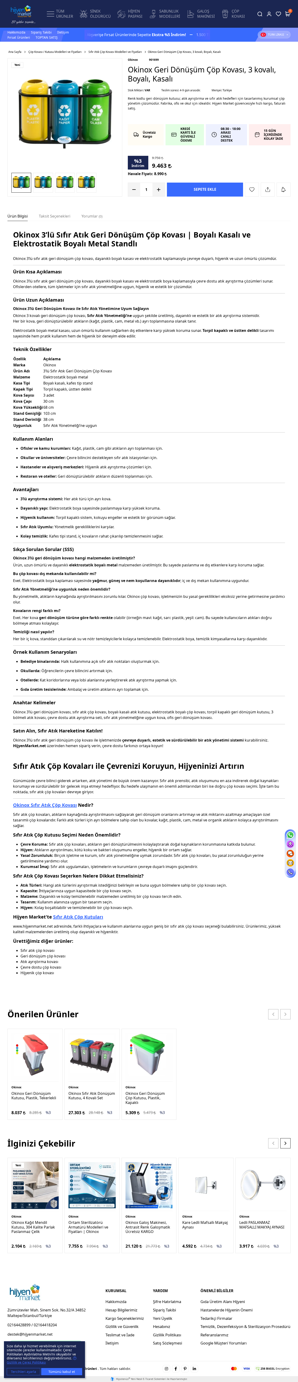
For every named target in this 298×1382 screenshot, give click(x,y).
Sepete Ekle (205, 189)
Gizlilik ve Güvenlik (122, 1326)
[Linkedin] (194, 1368)
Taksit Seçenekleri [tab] (54, 216)
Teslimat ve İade (119, 1335)
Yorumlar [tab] (91, 216)
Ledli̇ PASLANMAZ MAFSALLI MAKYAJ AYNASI (261, 1224)
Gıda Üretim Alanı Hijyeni (222, 1301)
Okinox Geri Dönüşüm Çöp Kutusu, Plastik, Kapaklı (145, 1098)
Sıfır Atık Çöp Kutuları (78, 917)
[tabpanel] (149, 609)
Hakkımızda (16, 32)
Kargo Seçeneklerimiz (124, 1318)
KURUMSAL (115, 1290)
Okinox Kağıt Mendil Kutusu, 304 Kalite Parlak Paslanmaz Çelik (33, 1227)
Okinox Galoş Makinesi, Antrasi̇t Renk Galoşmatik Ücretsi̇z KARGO (147, 1227)
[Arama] (259, 14)
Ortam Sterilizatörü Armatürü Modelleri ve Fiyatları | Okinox (88, 1227)
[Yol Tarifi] (290, 844)
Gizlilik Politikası (167, 1335)
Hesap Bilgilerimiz (121, 1310)
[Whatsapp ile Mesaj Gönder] (290, 835)
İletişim (63, 32)
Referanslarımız (214, 1335)
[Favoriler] (278, 14)
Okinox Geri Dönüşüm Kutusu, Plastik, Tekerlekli (33, 1095)
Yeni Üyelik (162, 1318)
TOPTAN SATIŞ (47, 37)
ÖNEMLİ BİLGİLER (217, 1290)
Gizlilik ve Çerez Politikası (26, 1362)
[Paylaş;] (268, 190)
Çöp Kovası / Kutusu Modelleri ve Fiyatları (54, 52)
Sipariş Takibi (41, 32)
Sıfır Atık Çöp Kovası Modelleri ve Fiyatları (115, 52)
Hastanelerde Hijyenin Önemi (226, 1310)
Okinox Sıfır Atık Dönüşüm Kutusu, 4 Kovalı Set (91, 1095)
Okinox (133, 60)
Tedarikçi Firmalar (216, 1318)
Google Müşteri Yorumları (223, 1343)
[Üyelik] (269, 14)
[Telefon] (290, 872)
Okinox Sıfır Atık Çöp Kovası (45, 805)
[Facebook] (175, 1368)
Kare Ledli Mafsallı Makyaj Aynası (205, 1224)
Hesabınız (161, 1326)
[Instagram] (166, 1368)
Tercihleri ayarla (23, 1371)
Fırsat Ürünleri (18, 37)
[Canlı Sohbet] (290, 853)
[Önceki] (273, 1014)
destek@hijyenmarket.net (30, 1334)
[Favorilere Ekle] (252, 190)
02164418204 (45, 1325)
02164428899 (18, 1325)
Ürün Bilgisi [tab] (17, 216)
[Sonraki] (285, 1014)
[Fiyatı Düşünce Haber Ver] (284, 190)
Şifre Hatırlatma (167, 1301)
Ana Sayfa (14, 52)
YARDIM (160, 1290)
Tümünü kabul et (61, 1371)
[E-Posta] (290, 863)
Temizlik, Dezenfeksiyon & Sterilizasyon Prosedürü (245, 1326)
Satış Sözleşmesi (167, 1343)
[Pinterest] (185, 1368)
